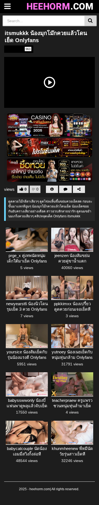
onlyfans (18, 49)
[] (90, 20)
